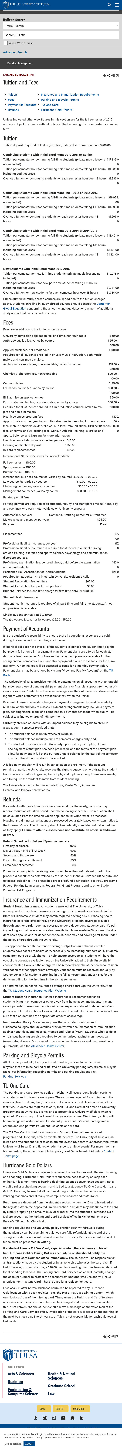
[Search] (115, 35)
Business (15, 1381)
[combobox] (61, 25)
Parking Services (14, 1076)
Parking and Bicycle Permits (60, 99)
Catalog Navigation (20, 63)
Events (59, 1409)
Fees (11, 99)
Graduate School (61, 1386)
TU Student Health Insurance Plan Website (37, 990)
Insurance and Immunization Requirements (70, 94)
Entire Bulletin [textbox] (14, 26)
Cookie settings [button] (13, 1443)
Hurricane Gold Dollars (56, 110)
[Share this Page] (108, 75)
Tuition (12, 94)
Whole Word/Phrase (21, 43)
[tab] (109, 4)
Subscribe (79, 1409)
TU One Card (50, 104)
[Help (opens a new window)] (117, 75)
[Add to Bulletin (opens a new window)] (104, 75)
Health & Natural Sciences (61, 1376)
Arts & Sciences (21, 1374)
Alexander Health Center (47, 1046)
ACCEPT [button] (29, 1443)
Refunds (13, 110)
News (43, 1409)
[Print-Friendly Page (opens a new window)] (113, 75)
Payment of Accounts (22, 104)
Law (51, 1394)
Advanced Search (15, 52)
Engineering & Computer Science (23, 1391)
